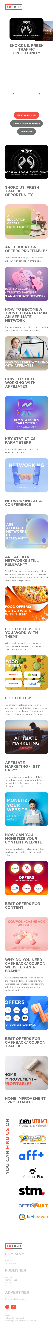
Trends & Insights (26, 115)
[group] (26, 38)
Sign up (8, 1277)
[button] (14, 94)
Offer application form (15, 1299)
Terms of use (11, 1280)
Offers (8, 1283)
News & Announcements (26, 123)
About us (9, 1261)
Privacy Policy (11, 1264)
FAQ (7, 1286)
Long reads (26, 132)
